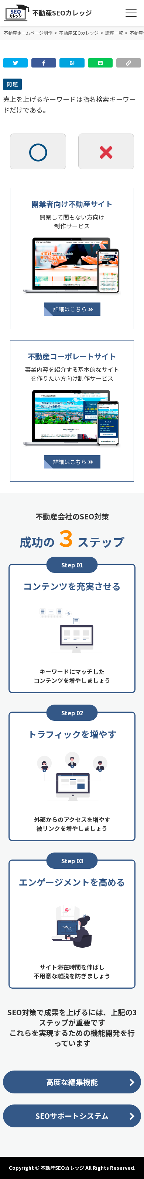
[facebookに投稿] (43, 63)
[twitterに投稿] (15, 63)
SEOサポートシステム (72, 1115)
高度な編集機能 (72, 1081)
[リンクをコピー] (128, 63)
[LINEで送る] (100, 63)
